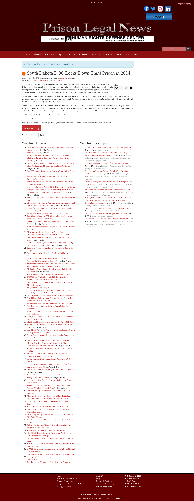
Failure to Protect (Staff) (98, 169)
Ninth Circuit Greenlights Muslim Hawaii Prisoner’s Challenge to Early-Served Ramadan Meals (50, 243)
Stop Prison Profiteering (105, 483)
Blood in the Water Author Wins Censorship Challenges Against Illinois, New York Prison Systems (51, 204)
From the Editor (33, 152)
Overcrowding (122, 203)
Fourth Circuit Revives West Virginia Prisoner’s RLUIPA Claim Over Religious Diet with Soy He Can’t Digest (51, 291)
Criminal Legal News (65, 481)
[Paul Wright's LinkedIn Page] (168, 7)
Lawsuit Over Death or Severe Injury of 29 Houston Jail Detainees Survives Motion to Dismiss (48, 259)
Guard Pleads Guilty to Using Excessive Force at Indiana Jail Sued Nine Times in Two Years (50, 299)
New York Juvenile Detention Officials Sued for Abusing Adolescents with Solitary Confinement (106, 153)
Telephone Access (115, 166)
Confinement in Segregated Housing (96, 161)
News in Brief (32, 459)
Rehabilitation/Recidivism (93, 187)
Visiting (106, 150)
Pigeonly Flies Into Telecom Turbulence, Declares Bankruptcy (50, 303)
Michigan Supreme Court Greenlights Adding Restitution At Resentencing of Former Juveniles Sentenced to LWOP (49, 397)
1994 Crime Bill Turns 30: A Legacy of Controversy (46, 430)
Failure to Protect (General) (118, 221)
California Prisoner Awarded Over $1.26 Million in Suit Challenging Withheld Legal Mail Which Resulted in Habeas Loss (49, 237)
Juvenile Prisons (125, 158)
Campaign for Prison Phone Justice (70, 483)
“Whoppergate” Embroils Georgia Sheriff (42, 457)
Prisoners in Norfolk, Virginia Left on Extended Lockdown (107, 163)
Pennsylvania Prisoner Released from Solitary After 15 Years (50, 189)
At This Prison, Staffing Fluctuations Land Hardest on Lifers (107, 189)
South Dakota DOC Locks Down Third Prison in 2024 (47, 406)
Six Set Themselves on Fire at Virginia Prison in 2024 (47, 213)
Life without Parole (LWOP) (118, 192)
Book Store (96, 54)
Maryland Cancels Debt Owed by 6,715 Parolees (45, 232)
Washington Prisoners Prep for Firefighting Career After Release (51, 187)
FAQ (98, 478)
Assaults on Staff (107, 187)
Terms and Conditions (104, 481)
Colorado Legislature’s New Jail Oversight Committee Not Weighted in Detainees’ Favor (49, 426)
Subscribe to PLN (134, 476)
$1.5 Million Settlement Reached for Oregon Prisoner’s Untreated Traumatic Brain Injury (47, 354)
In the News (49, 54)
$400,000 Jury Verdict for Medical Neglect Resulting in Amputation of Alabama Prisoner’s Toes (47, 278)
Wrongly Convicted (64, 486)
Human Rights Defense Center (68, 478)
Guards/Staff (115, 211)
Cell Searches (34, 80)
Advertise (108, 54)
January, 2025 (64, 78)
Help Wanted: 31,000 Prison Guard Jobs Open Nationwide (107, 218)
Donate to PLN (133, 483)
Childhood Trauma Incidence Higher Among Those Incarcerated (51, 369)
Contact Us (100, 476)
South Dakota (57, 80)
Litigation (61, 54)
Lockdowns (42, 80)
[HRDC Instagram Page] (160, 7)
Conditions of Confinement (100, 221)
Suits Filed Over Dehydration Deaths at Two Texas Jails (48, 192)
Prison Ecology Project (104, 486)
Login (180, 3)
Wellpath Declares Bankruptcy (38, 287)
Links (72, 54)
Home (28, 54)
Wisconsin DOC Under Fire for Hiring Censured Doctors (48, 274)
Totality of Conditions (103, 176)
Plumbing (88, 206)
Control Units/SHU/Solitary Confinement (106, 158)
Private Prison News (135, 486)
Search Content (131, 54)
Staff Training (105, 195)
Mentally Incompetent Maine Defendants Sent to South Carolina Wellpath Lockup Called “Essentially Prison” (51, 265)
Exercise (87, 224)
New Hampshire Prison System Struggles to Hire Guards (106, 213)
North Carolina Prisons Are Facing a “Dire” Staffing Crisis (107, 208)
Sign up (188, 3)
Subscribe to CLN (134, 478)
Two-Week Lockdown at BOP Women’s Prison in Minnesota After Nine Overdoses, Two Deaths (49, 217)
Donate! (118, 54)
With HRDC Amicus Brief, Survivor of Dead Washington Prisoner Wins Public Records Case (48, 386)
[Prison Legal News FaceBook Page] (146, 7)
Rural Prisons (128, 184)
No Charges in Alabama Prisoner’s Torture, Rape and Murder (50, 295)
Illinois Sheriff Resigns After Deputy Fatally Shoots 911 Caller (50, 322)
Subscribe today (69, 64)
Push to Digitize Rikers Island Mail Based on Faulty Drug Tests (50, 454)
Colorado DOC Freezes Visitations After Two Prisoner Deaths (108, 147)
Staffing (98, 166)
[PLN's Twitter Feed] (153, 7)
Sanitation (129, 155)
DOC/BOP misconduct (119, 174)
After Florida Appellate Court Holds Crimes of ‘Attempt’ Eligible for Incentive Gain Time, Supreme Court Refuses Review (48, 158)
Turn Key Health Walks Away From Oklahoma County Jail (49, 462)
